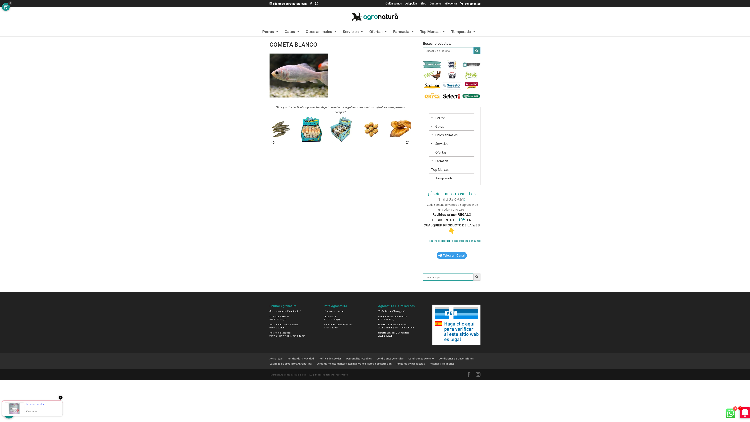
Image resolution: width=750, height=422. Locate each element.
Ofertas (375, 31)
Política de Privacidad (301, 358)
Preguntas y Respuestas (410, 363)
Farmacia (401, 31)
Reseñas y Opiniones (442, 363)
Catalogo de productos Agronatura (291, 363)
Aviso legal (276, 358)
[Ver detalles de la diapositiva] (280, 129)
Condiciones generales (390, 358)
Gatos (290, 31)
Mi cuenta (451, 3)
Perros (268, 31)
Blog (423, 3)
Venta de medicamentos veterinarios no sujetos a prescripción (354, 363)
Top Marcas (430, 31)
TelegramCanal (454, 255)
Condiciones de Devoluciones (456, 358)
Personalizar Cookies (359, 358)
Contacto (435, 3)
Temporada (461, 31)
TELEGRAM (451, 199)
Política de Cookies (330, 358)
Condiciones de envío (421, 358)
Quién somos (394, 3)
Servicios (351, 31)
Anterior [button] (273, 142)
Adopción (411, 3)
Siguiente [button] (407, 142)
